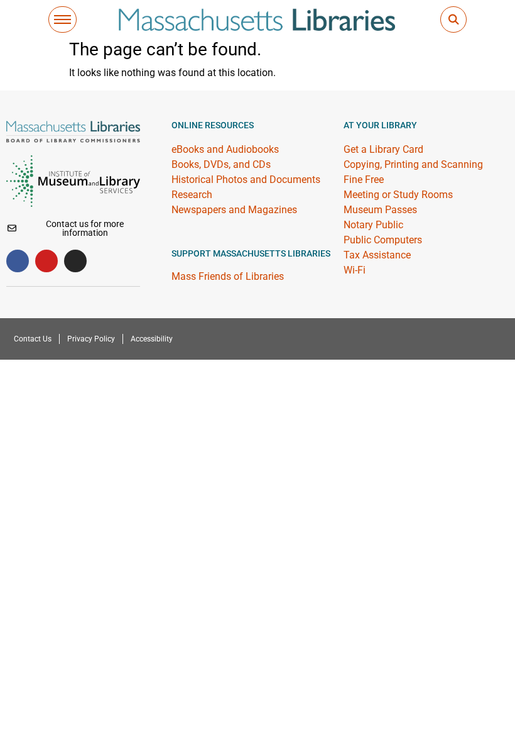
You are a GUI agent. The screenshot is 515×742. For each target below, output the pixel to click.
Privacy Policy (91, 339)
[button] (453, 19)
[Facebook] (17, 261)
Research (191, 195)
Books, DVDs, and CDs (221, 164)
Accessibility (152, 339)
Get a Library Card (383, 149)
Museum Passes (380, 210)
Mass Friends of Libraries (227, 276)
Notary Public (373, 225)
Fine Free (364, 180)
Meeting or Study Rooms (398, 195)
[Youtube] (46, 261)
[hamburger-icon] (62, 19)
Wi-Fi (355, 270)
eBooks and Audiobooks (225, 149)
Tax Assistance (377, 255)
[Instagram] (75, 261)
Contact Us (33, 339)
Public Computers (383, 240)
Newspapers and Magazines (234, 210)
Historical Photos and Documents (245, 180)
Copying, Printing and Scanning (413, 164)
